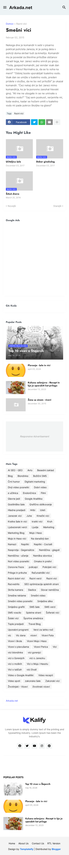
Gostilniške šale (16, 504)
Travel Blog (34, 624)
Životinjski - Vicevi (18, 686)
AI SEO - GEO (15, 470)
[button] (4, 7)
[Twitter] (34, 122)
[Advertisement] (34, 258)
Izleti (42, 510)
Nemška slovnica (42, 555)
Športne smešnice (33, 618)
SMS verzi (49, 606)
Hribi (32, 510)
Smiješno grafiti (16, 606)
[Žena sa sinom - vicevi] (16, 404)
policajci (33, 567)
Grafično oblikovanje (40, 504)
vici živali (32, 669)
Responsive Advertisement (34, 436)
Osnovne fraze (16, 567)
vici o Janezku (37, 658)
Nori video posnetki (18, 561)
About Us (23, 843)
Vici (55, 646)
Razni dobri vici (16, 578)
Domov (10, 24)
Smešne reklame (17, 595)
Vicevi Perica (41, 646)
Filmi (43, 493)
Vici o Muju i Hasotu (37, 663)
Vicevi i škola (15, 641)
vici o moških (15, 663)
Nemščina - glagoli (49, 550)
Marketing (48, 527)
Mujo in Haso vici (17, 538)
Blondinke (23, 475)
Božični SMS (40, 475)
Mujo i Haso (35, 532)
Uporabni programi (18, 629)
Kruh (49, 521)
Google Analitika (33, 498)
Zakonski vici (52, 680)
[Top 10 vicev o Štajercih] (13, 789)
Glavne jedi (14, 498)
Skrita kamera (15, 589)
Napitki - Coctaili (43, 544)
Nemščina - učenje (18, 555)
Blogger (56, 849)
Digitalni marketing (35, 481)
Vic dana (20, 635)
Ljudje (35, 527)
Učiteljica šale (13, 161)
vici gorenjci (34, 652)
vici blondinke (15, 652)
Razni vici (21, 24)
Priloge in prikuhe (17, 572)
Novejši (12, 205)
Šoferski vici (52, 612)
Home (12, 843)
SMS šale (34, 606)
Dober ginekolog (45, 161)
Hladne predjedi (16, 510)
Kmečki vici (43, 515)
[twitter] (27, 746)
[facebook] (20, 746)
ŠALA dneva (12, 193)
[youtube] (34, 746)
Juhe (29, 515)
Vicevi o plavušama (18, 646)
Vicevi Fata (48, 635)
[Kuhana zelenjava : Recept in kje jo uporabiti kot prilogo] (16, 387)
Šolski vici (13, 618)
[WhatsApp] (42, 122)
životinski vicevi (41, 686)
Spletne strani (33, 612)
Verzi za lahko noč (43, 629)
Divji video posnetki (18, 487)
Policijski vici (49, 567)
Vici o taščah (15, 669)
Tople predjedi (16, 624)
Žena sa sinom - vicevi (39, 399)
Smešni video (38, 595)
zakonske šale (33, 680)
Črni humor (14, 481)
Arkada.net (20, 7)
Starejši (57, 205)
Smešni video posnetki (20, 601)
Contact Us (38, 843)
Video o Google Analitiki (20, 675)
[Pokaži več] (57, 122)
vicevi (33, 635)
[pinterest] (49, 746)
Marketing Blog (16, 532)
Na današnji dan (40, 538)
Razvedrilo (13, 584)
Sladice (32, 589)
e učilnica (13, 493)
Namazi (12, 544)
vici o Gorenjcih (16, 658)
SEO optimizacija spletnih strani (41, 584)
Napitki (25, 544)
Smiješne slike (45, 601)
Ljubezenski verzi (17, 527)
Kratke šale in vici (17, 521)
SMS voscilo (14, 612)
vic (9, 635)
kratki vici (37, 521)
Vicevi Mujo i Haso (37, 641)
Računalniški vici (41, 572)
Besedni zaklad (45, 470)
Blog (10, 475)
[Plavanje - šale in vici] (16, 370)
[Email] (49, 122)
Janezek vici (15, 515)
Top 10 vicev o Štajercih (37, 783)
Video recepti (45, 675)
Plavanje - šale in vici (39, 365)
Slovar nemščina (50, 589)
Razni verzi (35, 578)
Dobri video (40, 487)
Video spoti (14, 680)
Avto (29, 470)
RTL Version (53, 843)
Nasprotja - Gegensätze (21, 550)
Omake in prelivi (43, 561)
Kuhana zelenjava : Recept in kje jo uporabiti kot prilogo (44, 384)
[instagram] (42, 746)
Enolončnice (29, 493)
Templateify (26, 849)
